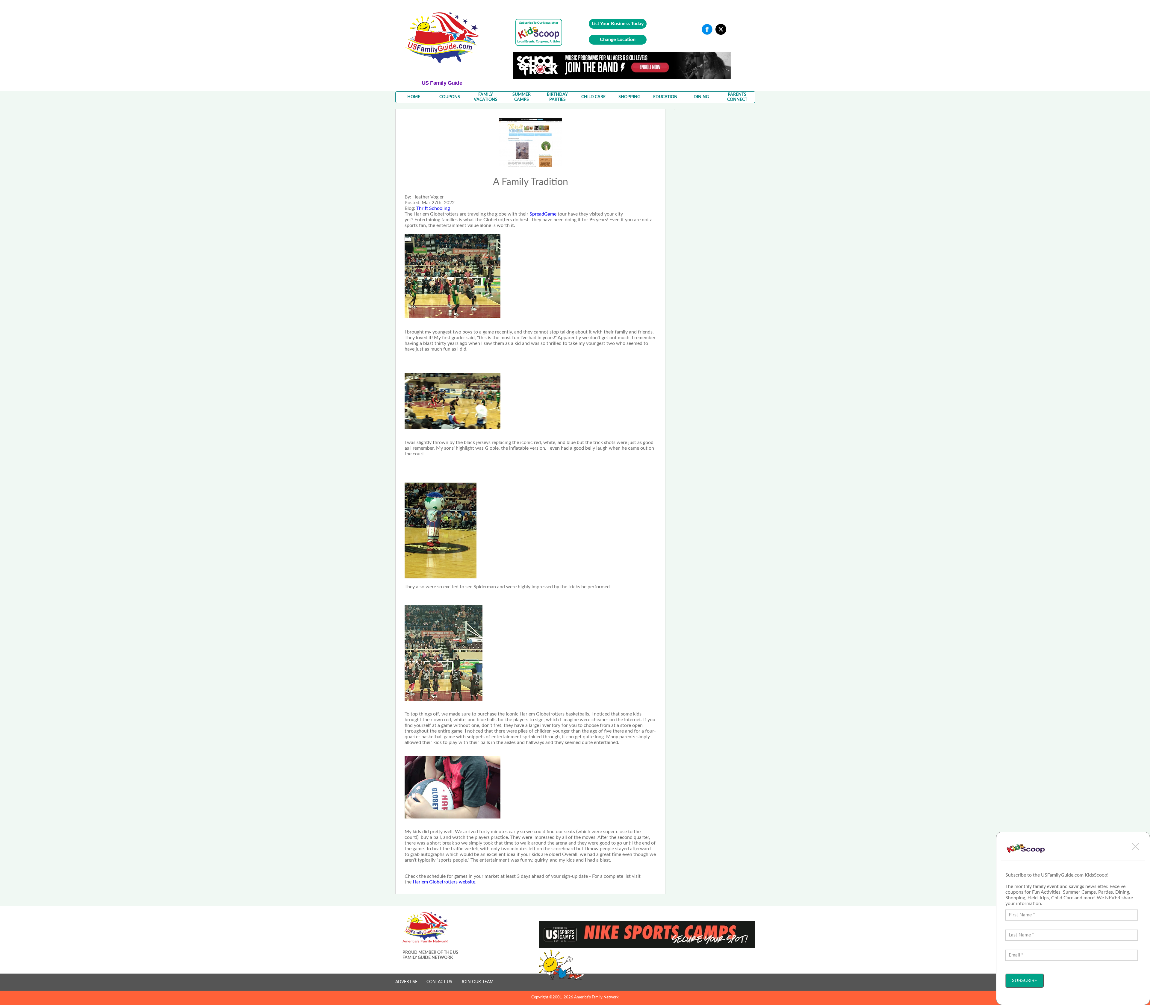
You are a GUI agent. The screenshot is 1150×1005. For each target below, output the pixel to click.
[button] (1135, 846)
